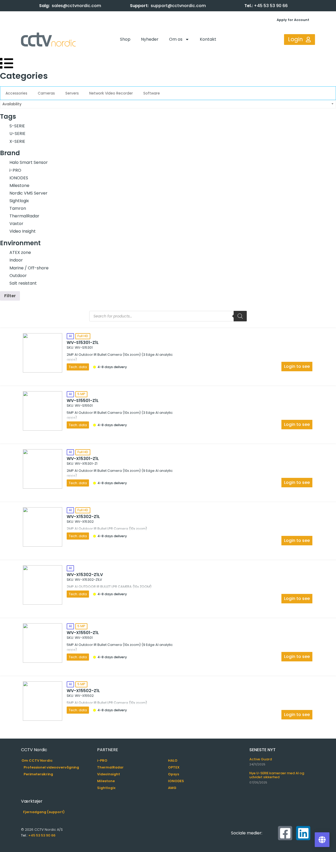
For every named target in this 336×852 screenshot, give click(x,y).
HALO (172, 760)
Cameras (46, 93)
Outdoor (18, 276)
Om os (175, 39)
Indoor (16, 260)
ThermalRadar (24, 216)
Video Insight (22, 231)
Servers (72, 93)
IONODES (18, 178)
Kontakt (208, 39)
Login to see (297, 366)
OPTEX (174, 767)
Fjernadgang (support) (44, 812)
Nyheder (150, 39)
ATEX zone (20, 252)
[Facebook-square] (285, 833)
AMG (172, 788)
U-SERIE (17, 133)
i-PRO (15, 170)
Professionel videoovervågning (51, 767)
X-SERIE (17, 141)
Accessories (16, 93)
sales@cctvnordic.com (76, 6)
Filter (10, 296)
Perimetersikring (38, 774)
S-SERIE (17, 126)
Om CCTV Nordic (37, 760)
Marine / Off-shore (29, 268)
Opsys (173, 774)
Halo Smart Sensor (28, 162)
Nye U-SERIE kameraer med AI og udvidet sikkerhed (276, 775)
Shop (125, 39)
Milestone (19, 185)
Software (151, 93)
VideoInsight (108, 774)
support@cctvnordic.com (178, 6)
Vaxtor (16, 224)
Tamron (17, 208)
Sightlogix (19, 201)
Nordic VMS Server (28, 193)
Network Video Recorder (111, 93)
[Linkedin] (303, 833)
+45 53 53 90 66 (271, 6)
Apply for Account (293, 20)
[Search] (240, 316)
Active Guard (260, 759)
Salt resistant (23, 283)
